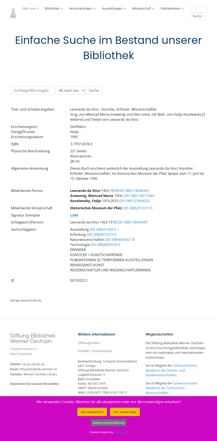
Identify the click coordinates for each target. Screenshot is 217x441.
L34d (74, 215)
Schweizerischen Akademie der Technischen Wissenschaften (171, 388)
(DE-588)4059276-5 (105, 244)
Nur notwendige (124, 412)
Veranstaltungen (81, 8)
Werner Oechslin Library (40, 374)
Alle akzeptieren (92, 412)
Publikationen (171, 8)
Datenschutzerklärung (108, 423)
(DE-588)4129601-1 (104, 229)
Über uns (29, 8)
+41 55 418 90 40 (33, 364)
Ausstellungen (112, 8)
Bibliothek (52, 8)
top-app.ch (121, 432)
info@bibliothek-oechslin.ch (38, 369)
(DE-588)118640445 (133, 190)
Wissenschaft (142, 8)
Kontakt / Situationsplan (95, 350)
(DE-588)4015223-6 (101, 234)
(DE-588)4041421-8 (120, 239)
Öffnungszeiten (89, 342)
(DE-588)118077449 (139, 195)
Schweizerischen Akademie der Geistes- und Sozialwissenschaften (171, 370)
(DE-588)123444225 (134, 200)
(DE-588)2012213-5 (138, 208)
